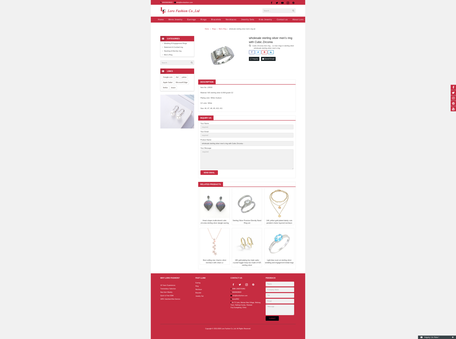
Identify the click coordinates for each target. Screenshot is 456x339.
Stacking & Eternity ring (172, 51)
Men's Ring (168, 55)
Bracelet (198, 293)
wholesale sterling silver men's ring (267, 48)
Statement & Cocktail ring (173, 47)
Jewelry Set (199, 296)
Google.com (168, 77)
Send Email (269, 59)
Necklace (198, 289)
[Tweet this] (258, 52)
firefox (165, 88)
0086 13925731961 (238, 289)
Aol (177, 77)
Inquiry (255, 59)
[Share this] (252, 52)
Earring (197, 283)
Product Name (205, 140)
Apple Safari (167, 82)
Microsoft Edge (182, 82)
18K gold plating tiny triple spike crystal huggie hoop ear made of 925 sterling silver (247, 262)
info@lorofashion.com (184, 2)
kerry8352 (235, 299)
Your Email (204, 132)
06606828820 (167, 2)
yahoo (184, 77)
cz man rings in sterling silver (283, 46)
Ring (197, 286)
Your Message (205, 148)
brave (173, 88)
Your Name (204, 123)
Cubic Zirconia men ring (261, 46)
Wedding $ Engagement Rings (175, 43)
